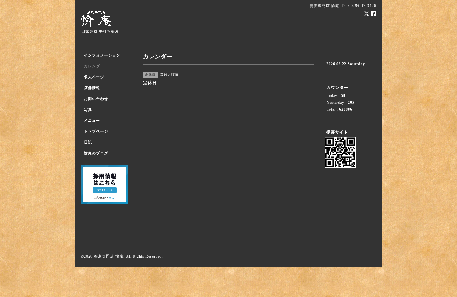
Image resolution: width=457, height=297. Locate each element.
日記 (88, 142)
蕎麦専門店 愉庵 (108, 256)
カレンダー (94, 66)
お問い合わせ (96, 99)
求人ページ (94, 77)
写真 (88, 109)
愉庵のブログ (96, 153)
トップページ (96, 131)
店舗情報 (92, 88)
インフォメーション (102, 55)
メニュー (92, 120)
